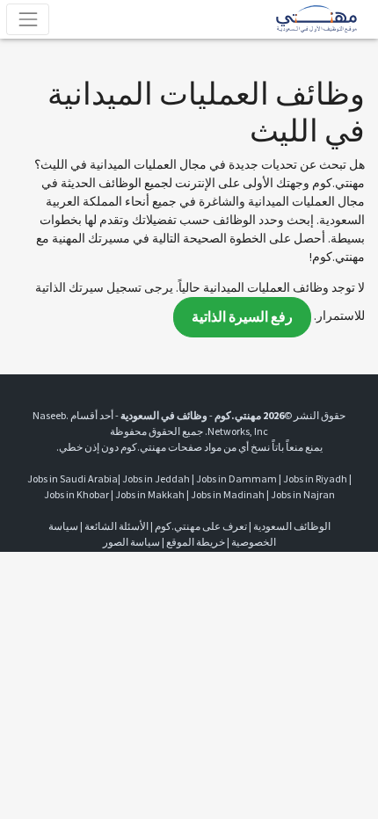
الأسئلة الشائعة (116, 526)
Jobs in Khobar (76, 494)
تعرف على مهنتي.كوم (200, 526)
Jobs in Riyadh (315, 478)
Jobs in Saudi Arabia (72, 478)
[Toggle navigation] (27, 19)
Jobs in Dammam (236, 478)
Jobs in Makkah (150, 494)
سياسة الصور (131, 541)
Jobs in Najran (303, 494)
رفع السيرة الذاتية (242, 316)
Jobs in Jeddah (156, 478)
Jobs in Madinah (228, 494)
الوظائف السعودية (292, 526)
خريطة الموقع (195, 541)
